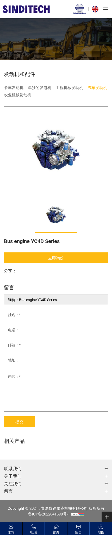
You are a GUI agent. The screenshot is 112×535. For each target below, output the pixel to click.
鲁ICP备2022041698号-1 (49, 514)
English (96, 9)
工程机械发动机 (69, 87)
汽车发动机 (97, 87)
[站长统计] (77, 514)
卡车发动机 (13, 87)
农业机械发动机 (17, 94)
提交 (19, 421)
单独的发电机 (39, 87)
